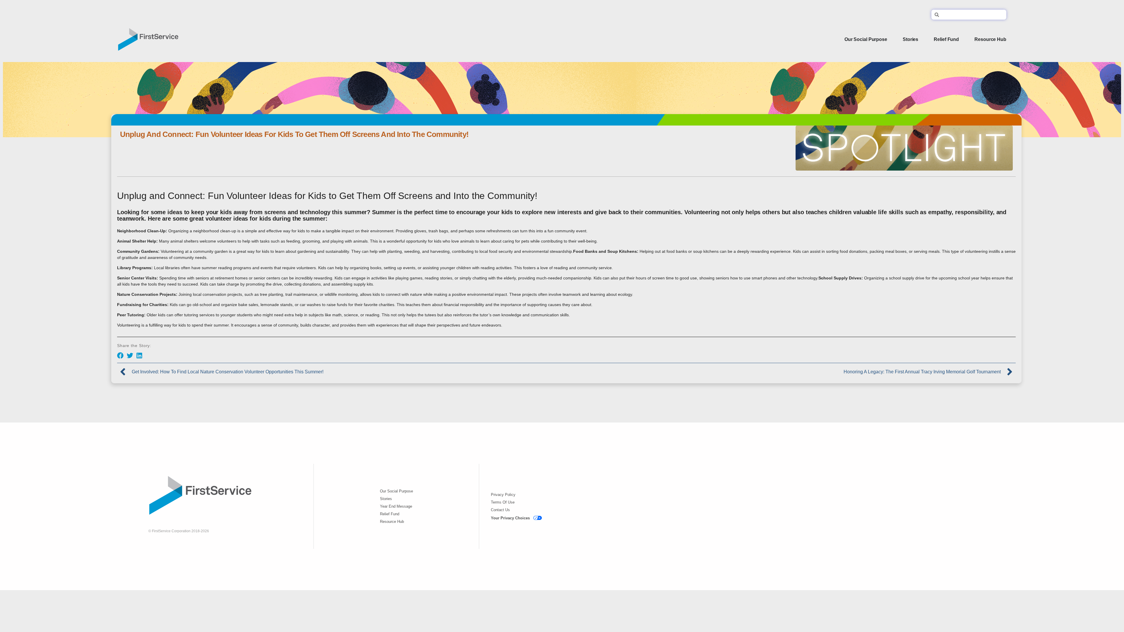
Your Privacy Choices (510, 518)
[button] (120, 355)
